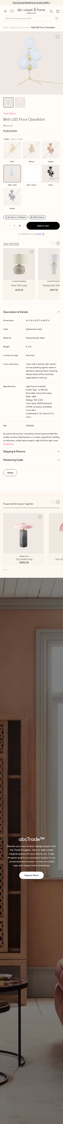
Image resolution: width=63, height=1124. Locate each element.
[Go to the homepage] (31, 13)
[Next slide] (58, 243)
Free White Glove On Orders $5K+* (31, 2)
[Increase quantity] (20, 225)
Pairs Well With (11, 243)
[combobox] (31, 18)
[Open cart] (57, 11)
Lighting (13, 27)
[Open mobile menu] (5, 11)
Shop (5, 27)
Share (10, 472)
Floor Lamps (24, 27)
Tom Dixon (9, 113)
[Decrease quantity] (9, 225)
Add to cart (43, 225)
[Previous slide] (53, 243)
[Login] (51, 11)
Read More (8, 444)
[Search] (56, 18)
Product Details (10, 130)
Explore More (31, 875)
